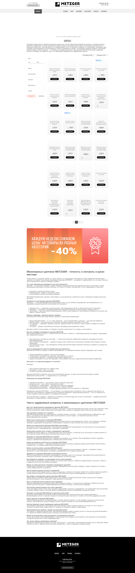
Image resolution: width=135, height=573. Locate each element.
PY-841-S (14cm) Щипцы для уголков (101, 174)
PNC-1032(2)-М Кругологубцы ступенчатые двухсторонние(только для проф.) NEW (54, 203)
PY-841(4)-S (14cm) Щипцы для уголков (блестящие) (70, 174)
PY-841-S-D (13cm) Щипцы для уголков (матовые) (54, 96)
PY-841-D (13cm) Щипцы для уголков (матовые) (70, 95)
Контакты (104, 11)
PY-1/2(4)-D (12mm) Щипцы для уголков (70, 122)
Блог (72, 11)
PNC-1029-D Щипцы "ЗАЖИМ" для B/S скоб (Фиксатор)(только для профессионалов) (85, 202)
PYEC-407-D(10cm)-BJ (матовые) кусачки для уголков (54, 70)
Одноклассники (69, 562)
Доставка (79, 11)
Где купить (87, 11)
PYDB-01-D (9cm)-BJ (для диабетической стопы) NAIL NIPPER (85, 123)
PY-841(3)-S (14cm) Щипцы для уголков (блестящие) (85, 174)
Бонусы (96, 11)
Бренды (65, 11)
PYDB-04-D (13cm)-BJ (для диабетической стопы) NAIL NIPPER (101, 149)
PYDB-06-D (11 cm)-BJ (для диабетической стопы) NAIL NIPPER (86, 149)
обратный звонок (33, 5)
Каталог (38, 11)
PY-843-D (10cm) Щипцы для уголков (85, 69)
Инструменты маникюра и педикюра (68, 36)
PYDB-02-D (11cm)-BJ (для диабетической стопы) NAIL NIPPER (70, 149)
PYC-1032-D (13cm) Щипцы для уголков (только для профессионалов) (54, 175)
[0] (112, 10)
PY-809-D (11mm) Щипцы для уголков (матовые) (85, 96)
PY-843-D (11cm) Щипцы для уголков (101, 69)
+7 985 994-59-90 (103, 3)
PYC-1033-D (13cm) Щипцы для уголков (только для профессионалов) (101, 96)
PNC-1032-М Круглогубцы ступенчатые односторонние (70, 202)
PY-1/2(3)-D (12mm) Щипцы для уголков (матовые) (54, 123)
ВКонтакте (64, 562)
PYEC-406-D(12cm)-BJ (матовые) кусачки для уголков (54, 149)
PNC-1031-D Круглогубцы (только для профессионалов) (101, 123)
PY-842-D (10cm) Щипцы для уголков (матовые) (70, 69)
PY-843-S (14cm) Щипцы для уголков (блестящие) (101, 202)
